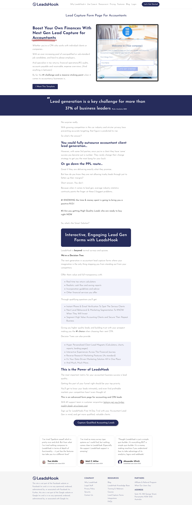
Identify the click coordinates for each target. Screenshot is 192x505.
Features (120, 4)
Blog (128, 4)
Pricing (113, 4)
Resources (103, 4)
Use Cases (91, 4)
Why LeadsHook (77, 4)
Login (134, 4)
